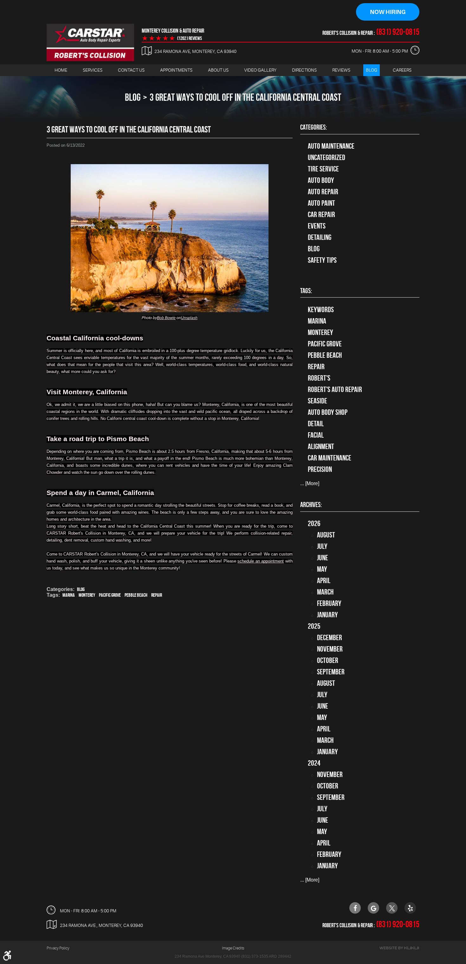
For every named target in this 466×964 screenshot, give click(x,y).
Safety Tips (322, 260)
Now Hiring (387, 12)
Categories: (313, 127)
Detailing (319, 237)
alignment (321, 446)
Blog (371, 70)
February (329, 603)
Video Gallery (260, 70)
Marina (68, 595)
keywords (321, 309)
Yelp (410, 908)
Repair (156, 595)
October (327, 660)
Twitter (392, 908)
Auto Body (321, 180)
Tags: (306, 290)
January (327, 615)
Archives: (311, 504)
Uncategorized (326, 157)
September (331, 672)
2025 (314, 626)
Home (61, 70)
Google (373, 908)
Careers (402, 70)
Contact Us (131, 70)
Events (317, 226)
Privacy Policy (58, 948)
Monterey (87, 595)
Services (92, 70)
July (322, 546)
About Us (218, 70)
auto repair (323, 192)
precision (320, 469)
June (322, 558)
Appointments (176, 70)
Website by (399, 948)
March (325, 592)
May (322, 569)
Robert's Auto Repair (335, 389)
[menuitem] (61, 70)
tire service (323, 169)
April (323, 580)
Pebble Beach (136, 595)
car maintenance (329, 458)
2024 (314, 763)
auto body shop (327, 412)
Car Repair (321, 214)
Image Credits (233, 948)
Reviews (341, 70)
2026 (314, 523)
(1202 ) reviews (189, 38)
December (329, 637)
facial (316, 435)
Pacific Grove (110, 595)
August (326, 535)
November (330, 649)
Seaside (317, 401)
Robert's (319, 378)
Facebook (355, 908)
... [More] (309, 483)
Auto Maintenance (331, 146)
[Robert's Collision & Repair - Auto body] (90, 42)
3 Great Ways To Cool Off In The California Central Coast (245, 97)
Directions (304, 70)
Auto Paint (321, 203)
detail (316, 424)
